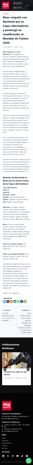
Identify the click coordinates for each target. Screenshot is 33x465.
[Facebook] (4, 301)
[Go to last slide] (5, 369)
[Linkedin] (14, 301)
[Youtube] (17, 455)
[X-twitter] (8, 455)
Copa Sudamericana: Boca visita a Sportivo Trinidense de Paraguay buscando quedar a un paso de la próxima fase (24, 321)
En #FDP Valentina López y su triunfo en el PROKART (8, 315)
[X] (8, 301)
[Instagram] (12, 455)
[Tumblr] (21, 301)
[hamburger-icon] (27, 5)
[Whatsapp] (18, 301)
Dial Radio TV (9, 47)
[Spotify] (26, 455)
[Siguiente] (28, 369)
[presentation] (16, 360)
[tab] (14, 386)
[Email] (25, 301)
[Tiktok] (22, 455)
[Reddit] (11, 301)
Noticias (6, 13)
